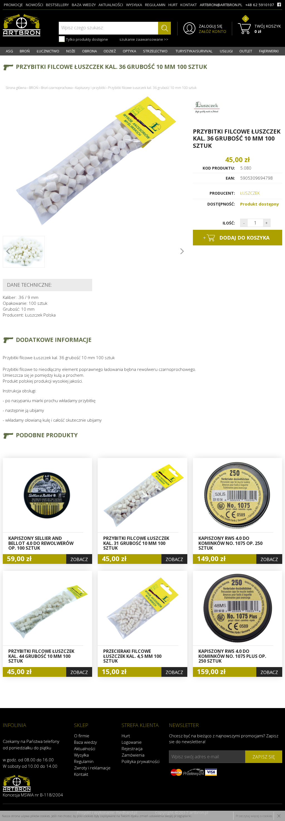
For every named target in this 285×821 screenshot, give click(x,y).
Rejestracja (132, 748)
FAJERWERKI (269, 51)
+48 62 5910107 (259, 4)
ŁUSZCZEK (250, 193)
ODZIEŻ (110, 51)
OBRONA (89, 51)
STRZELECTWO (155, 51)
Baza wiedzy (85, 742)
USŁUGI (226, 51)
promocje (13, 4)
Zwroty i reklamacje (92, 768)
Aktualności (84, 748)
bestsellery (57, 4)
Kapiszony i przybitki (90, 87)
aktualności (111, 4)
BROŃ (25, 51)
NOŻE (70, 51)
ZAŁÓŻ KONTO (212, 31)
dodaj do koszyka (236, 237)
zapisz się (263, 757)
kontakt (188, 4)
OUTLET (245, 51)
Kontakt (81, 774)
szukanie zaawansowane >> (143, 39)
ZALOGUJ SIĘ (210, 26)
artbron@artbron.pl (221, 4)
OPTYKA (129, 51)
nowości (34, 4)
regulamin (155, 4)
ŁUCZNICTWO (48, 51)
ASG (9, 51)
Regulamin (84, 761)
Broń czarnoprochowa (57, 87)
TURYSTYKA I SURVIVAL (194, 51)
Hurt (126, 735)
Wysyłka (81, 755)
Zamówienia (133, 755)
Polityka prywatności (140, 761)
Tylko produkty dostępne (86, 39)
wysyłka (134, 4)
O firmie (81, 735)
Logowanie (132, 742)
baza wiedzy (84, 4)
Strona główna (16, 87)
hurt (173, 4)
